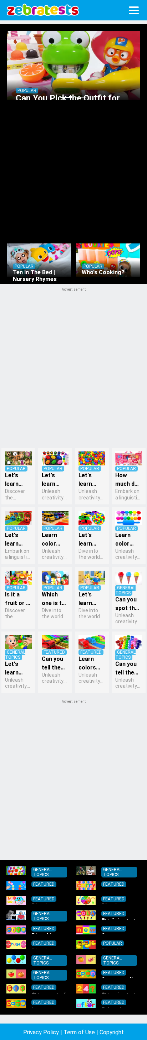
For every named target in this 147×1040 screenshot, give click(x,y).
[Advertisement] (73, 779)
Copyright (112, 1032)
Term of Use (79, 1032)
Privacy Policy (41, 1032)
